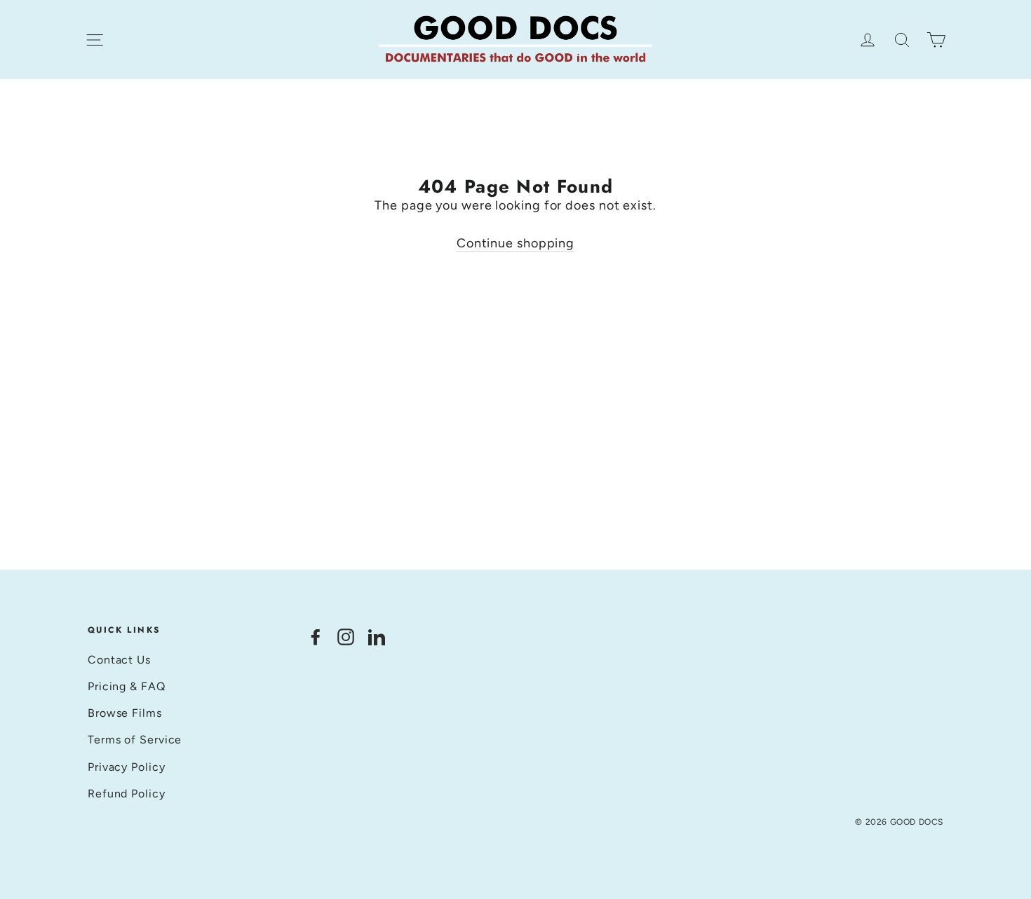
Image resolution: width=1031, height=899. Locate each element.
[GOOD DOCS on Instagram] (345, 636)
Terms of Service (135, 739)
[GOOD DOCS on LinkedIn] (376, 636)
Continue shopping (515, 243)
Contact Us (119, 659)
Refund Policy (127, 793)
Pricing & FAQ (127, 686)
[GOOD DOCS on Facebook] (315, 636)
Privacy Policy (127, 767)
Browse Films (125, 713)
